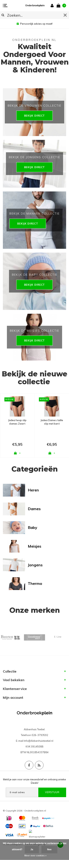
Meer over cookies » (35, 855)
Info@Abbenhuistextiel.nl (38, 740)
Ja (31, 849)
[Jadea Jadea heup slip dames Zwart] (17, 406)
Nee (49, 849)
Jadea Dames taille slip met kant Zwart (52, 422)
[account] (53, 5)
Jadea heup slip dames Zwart (17, 422)
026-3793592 (40, 735)
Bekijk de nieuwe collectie (34, 378)
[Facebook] (29, 765)
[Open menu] (5, 5)
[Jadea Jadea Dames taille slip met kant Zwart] (52, 406)
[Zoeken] (3, 15)
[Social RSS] (39, 765)
